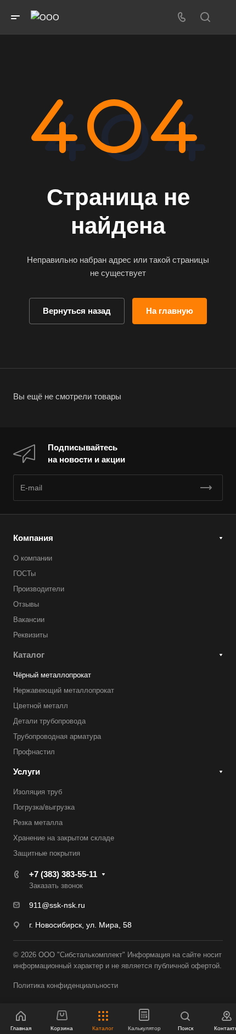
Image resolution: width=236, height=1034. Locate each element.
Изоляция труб (37, 792)
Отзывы (26, 604)
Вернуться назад (77, 310)
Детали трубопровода (49, 721)
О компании (32, 558)
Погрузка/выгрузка (44, 807)
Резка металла (38, 822)
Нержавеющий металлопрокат (63, 690)
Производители (38, 589)
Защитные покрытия (46, 853)
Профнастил (34, 752)
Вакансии (28, 619)
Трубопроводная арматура (57, 736)
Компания (33, 538)
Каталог (28, 654)
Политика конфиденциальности (65, 985)
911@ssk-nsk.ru (57, 905)
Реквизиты (30, 635)
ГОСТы (24, 573)
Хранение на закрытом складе (63, 838)
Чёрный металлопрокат (52, 675)
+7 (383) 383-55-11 (63, 874)
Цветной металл (40, 706)
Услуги (26, 771)
